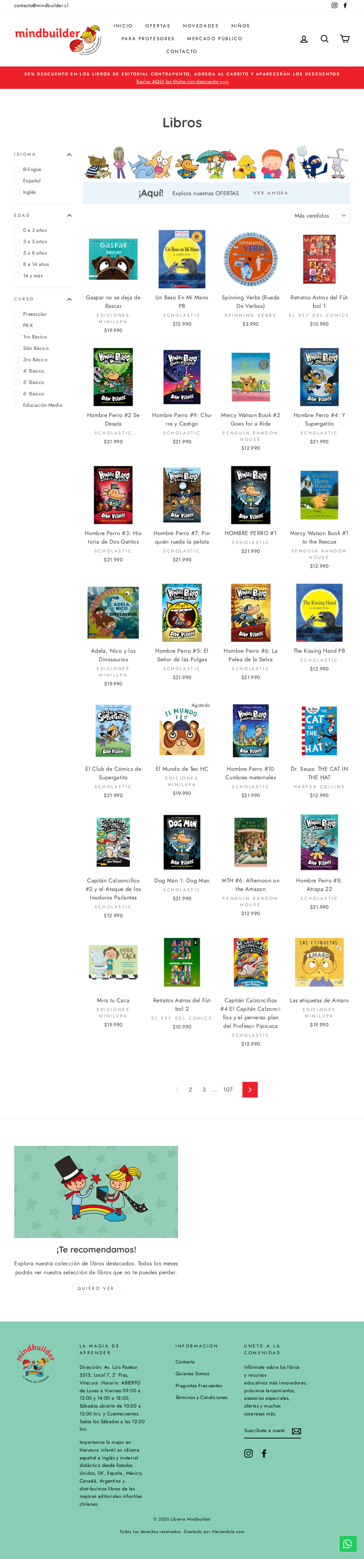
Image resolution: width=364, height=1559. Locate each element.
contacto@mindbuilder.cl (41, 5)
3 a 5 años (35, 241)
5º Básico (33, 382)
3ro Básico (35, 359)
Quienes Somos (192, 1373)
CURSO (24, 299)
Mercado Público (214, 38)
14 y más (33, 275)
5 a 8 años (35, 252)
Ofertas (157, 25)
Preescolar (35, 313)
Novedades (201, 25)
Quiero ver (96, 1288)
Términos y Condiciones (202, 1397)
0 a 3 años (35, 230)
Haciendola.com (228, 1531)
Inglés (29, 192)
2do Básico (36, 348)
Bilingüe (32, 169)
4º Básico (33, 370)
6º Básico (33, 393)
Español (32, 180)
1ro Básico (35, 336)
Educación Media (42, 405)
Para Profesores (148, 38)
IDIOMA (25, 154)
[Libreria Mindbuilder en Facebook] (264, 1453)
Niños (240, 25)
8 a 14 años (36, 264)
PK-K (28, 325)
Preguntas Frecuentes (199, 1385)
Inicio (123, 25)
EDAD (22, 215)
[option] (182, 78)
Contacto (182, 51)
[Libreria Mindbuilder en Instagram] (248, 1453)
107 (227, 1089)
